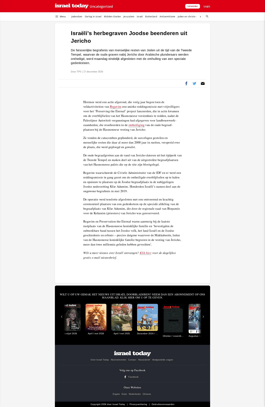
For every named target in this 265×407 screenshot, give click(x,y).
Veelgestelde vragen (162, 359)
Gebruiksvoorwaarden (163, 404)
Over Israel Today (100, 359)
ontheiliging (136, 125)
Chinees (147, 394)
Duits (124, 394)
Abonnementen (118, 359)
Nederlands (135, 394)
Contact (132, 359)
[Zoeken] (206, 16)
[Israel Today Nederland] (71, 6)
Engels (116, 394)
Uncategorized (101, 6)
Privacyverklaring (138, 404)
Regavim (115, 106)
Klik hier (145, 253)
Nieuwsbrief (144, 359)
